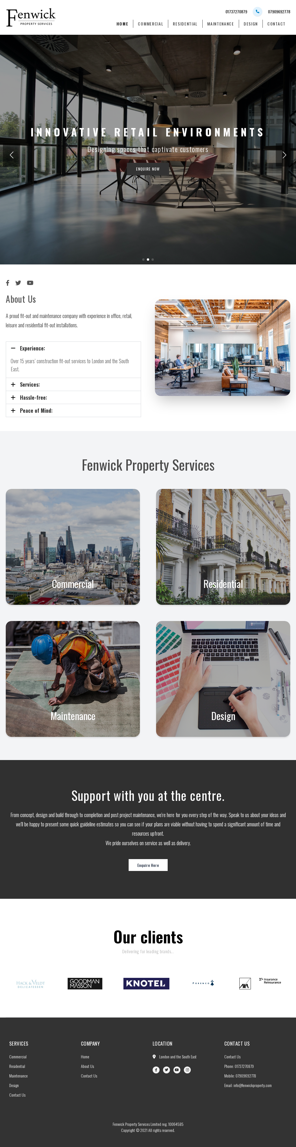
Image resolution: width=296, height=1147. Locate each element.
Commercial (150, 24)
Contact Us (17, 1095)
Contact (276, 24)
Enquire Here (148, 865)
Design (251, 24)
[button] (284, 155)
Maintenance (220, 24)
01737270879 (236, 11)
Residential (185, 24)
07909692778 (279, 11)
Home (122, 24)
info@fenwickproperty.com (253, 1085)
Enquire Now (148, 169)
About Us (87, 1066)
